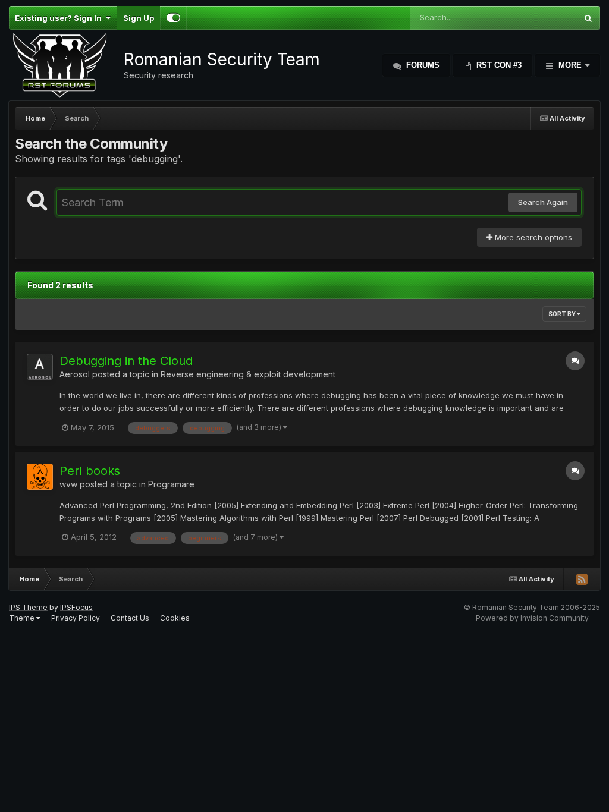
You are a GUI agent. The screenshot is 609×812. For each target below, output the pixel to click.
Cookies (175, 617)
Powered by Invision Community (532, 617)
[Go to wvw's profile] (40, 477)
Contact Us (130, 617)
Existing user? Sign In (60, 18)
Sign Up (138, 18)
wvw (68, 484)
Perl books (89, 471)
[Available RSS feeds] (581, 579)
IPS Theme (28, 607)
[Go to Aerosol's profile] (40, 367)
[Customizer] (173, 18)
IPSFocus (76, 607)
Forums (422, 65)
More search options (532, 237)
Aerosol (74, 374)
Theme (22, 617)
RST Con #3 (498, 65)
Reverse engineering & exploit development (248, 374)
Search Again (543, 202)
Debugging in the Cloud (126, 361)
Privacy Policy (75, 617)
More (570, 65)
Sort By (562, 313)
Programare (171, 484)
